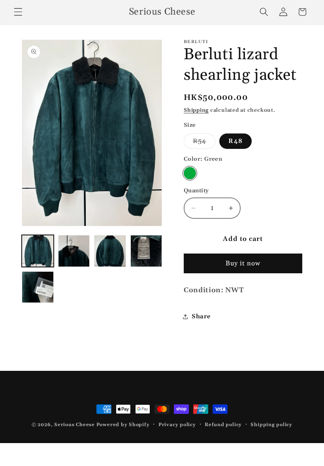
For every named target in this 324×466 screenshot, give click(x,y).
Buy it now (243, 263)
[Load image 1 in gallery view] (38, 251)
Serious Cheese (74, 425)
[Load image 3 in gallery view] (110, 251)
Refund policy (223, 425)
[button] (18, 11)
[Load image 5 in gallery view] (38, 287)
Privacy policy (177, 425)
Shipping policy (271, 425)
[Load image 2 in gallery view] (74, 251)
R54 (204, 143)
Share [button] (201, 316)
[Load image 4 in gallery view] (146, 251)
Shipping (196, 110)
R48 (235, 141)
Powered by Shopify (123, 425)
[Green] (190, 173)
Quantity (196, 190)
